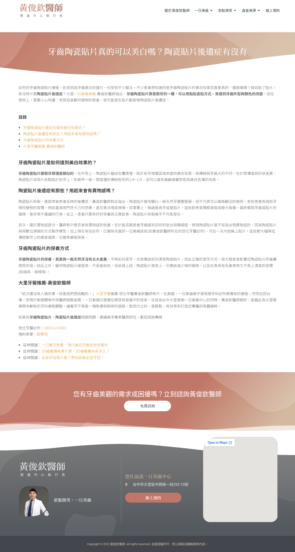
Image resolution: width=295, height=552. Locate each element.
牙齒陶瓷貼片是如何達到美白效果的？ (54, 127)
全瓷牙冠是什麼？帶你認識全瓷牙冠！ (72, 357)
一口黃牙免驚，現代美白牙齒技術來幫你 (74, 345)
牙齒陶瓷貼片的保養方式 (43, 140)
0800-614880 (55, 328)
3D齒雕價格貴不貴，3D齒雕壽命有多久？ (75, 351)
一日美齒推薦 (85, 93)
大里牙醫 (103, 293)
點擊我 (42, 334)
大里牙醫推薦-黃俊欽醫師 (44, 146)
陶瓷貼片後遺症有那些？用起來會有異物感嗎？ (61, 133)
